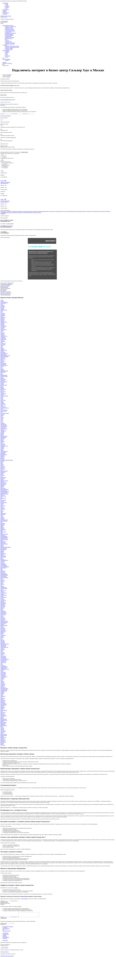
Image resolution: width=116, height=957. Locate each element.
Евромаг (2, 433)
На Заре (2, 562)
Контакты (5, 13)
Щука (1, 726)
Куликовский (3, 500)
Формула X (2, 702)
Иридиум (2, 461)
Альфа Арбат (3, 338)
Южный (2, 736)
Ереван (1, 440)
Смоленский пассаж (4, 668)
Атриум (2, 348)
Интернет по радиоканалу (10, 33)
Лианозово (2, 509)
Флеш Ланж (2, 700)
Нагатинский (3, 567)
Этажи (1, 733)
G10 (1, 312)
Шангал (2, 717)
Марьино (2, 528)
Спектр (2, 680)
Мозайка (2, 551)
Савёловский (3, 646)
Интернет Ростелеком (9, 37)
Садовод (2, 648)
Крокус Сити (3, 495)
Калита (1, 465)
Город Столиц (3, 411)
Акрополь (2, 334)
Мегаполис (2, 535)
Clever (1, 304)
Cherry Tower (3, 303)
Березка (2, 359)
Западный (2, 443)
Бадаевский (2, 352)
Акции (6, 4)
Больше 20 (4, 157)
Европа (2, 435)
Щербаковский (3, 725)
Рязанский (2, 642)
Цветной (2, 708)
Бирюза (2, 362)
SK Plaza (2, 320)
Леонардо (2, 507)
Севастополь (3, 655)
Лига (1, 510)
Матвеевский (3, 529)
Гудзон (1, 418)
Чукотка (2, 716)
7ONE (1, 300)
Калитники (2, 466)
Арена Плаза (3, 343)
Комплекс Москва (4, 480)
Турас (1, 695)
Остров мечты (3, 597)
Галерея (2, 394)
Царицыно (2, 707)
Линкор (2, 511)
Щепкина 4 (2, 724)
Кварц (1, 474)
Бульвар (2, 366)
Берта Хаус (2, 361)
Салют (1, 650)
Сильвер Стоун (3, 660)
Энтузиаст (2, 732)
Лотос (1, 515)
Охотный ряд (3, 600)
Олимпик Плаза (3, 588)
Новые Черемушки (4, 577)
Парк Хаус (2, 606)
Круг (1, 497)
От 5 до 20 (4, 155)
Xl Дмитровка (3, 326)
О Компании (5, 3)
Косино (2, 487)
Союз (1, 679)
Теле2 (6, 56)
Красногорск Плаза (4, 489)
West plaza (2, 325)
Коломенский (3, 477)
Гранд (1, 412)
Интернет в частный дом (10, 26)
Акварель (2, 333)
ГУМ (1, 419)
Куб (1, 499)
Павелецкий (3, 602)
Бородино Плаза (3, 365)
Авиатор (2, 328)
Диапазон (2, 423)
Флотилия (2, 701)
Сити (1, 663)
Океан (1, 583)
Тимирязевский (3, 690)
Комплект (2, 481)
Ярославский (3, 741)
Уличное (7, 60)
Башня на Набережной (5, 355)
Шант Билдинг (3, 719)
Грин (1, 416)
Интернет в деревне (9, 28)
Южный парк (3, 737)
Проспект (2, 624)
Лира (1, 512)
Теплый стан (3, 687)
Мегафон (7, 51)
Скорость (2, 174)
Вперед (2, 386)
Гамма (1, 396)
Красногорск (3, 488)
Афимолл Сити (3, 350)
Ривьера (2, 637)
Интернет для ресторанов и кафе (12, 47)
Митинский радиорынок (5, 547)
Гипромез (2, 403)
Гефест (1, 401)
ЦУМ (1, 711)
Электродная (3, 731)
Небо (1, 568)
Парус (1, 609)
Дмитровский (3, 424)
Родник (2, 639)
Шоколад (2, 721)
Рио (1, 638)
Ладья (1, 504)
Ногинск (2, 579)
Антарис (2, 340)
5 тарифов (16, 887)
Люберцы (2, 517)
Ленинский (2, 505)
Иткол (1, 462)
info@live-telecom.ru (4, 951)
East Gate (2, 307)
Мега (1, 532)
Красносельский (3, 492)
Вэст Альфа (2, 391)
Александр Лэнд (3, 336)
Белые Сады (2, 358)
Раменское (2, 631)
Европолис (2, 438)
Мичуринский (3, 549)
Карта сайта (5, 940)
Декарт (1, 420)
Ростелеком (7, 55)
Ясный (1, 744)
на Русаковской (3, 565)
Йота (6, 39)
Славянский (2, 665)
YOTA (6, 54)
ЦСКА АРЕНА (3, 710)
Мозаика (2, 550)
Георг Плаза (2, 400)
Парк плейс (2, 605)
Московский (3, 556)
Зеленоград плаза (4, 445)
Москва (2, 554)
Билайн (6, 52)
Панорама (2, 604)
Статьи (6, 5)
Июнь (1, 463)
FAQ (6, 8)
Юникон (2, 738)
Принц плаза (3, 623)
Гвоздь (1, 398)
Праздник (2, 620)
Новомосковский (4, 574)
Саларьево (2, 649)
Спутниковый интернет (10, 30)
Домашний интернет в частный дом (20, 211)
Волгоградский (3, 384)
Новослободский (3, 575)
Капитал (2, 467)
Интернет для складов (9, 43)
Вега (1, 373)
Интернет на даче (9, 27)
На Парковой (3, 564)
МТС (6, 53)
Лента (1, 506)
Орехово (2, 593)
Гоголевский (3, 406)
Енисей (2, 439)
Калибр (2, 464)
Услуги (1, 23)
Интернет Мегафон (9, 35)
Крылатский (3, 498)
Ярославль (2, 740)
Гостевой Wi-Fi (5, 167)
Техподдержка (6, 9)
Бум (1, 367)
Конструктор (3, 484)
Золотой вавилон (4, 451)
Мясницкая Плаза (4, 560)
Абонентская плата (4, 183)
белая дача (2, 357)
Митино (2, 546)
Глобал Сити (3, 404)
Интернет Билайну (9, 34)
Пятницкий (2, 628)
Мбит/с (10, 74)
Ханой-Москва (3, 703)
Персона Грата (3, 613)
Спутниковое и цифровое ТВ (6, 284)
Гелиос (1, 399)
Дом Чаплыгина (3, 426)
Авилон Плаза (3, 329)
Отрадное (2, 599)
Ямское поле (3, 739)
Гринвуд (2, 417)
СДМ (1, 654)
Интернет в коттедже (9, 29)
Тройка (1, 694)
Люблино (2, 518)
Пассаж (2, 610)
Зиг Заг (2, 449)
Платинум (2, 617)
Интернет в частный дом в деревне (51, 211)
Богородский (3, 364)
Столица (2, 683)
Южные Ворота (3, 735)
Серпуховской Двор (4, 659)
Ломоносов (2, 514)
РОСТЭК (2, 640)
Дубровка (2, 431)
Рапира (1, 633)
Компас (2, 479)
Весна (1, 377)
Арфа (1, 345)
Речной (2, 636)
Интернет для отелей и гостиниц (12, 46)
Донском (2, 429)
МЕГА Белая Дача (4, 534)
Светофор (2, 652)
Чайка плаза (2, 712)
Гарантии (5, 11)
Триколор (7, 40)
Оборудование (6, 12)
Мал (1, 522)
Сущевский (2, 684)
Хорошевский (3, 704)
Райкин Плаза (3, 630)
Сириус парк (3, 662)
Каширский (2, 472)
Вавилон (2, 369)
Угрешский (2, 696)
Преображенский (4, 622)
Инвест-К (2, 456)
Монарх (2, 552)
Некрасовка (2, 571)
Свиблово (2, 653)
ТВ (3, 58)
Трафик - (3, 180)
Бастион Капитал (4, 353)
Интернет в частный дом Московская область (68, 211)
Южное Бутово (3, 734)
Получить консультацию (5, 115)
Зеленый (2, 447)
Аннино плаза (3, 339)
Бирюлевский (3, 363)
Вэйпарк (2, 388)
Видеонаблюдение (7, 59)
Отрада (1, 598)
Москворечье (3, 555)
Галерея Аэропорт (4, 395)
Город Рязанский (3, 410)
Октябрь (2, 586)
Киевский (2, 475)
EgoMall (2, 308)
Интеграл (2, 458)
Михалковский (3, 548)
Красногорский (3, 490)
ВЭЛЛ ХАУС (3, 389)
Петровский (2, 614)
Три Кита (2, 692)
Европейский (3, 437)
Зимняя (2, 450)
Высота (2, 387)
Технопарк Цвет (3, 689)
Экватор (2, 727)
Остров (2, 596)
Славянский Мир (4, 666)
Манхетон (2, 524)
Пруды (1, 626)
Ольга (1, 589)
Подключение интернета (8, 25)
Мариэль (2, 525)
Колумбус (2, 478)
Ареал (1, 342)
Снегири (2, 670)
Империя (2, 455)
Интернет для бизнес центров (6, 460)
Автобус (2, 330)
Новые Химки (3, 576)
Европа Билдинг (3, 436)
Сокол (1, 671)
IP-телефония (4, 166)
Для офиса (5, 45)
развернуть (3, 213)
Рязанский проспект (4, 643)
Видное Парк (3, 379)
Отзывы (7, 7)
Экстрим (2, 729)
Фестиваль (2, 698)
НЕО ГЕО (2, 572)
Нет (3, 160)
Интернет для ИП (9, 48)
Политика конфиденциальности (7, 955)
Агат (1, 331)
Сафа (1, 651)
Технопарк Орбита (4, 688)
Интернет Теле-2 (8, 38)
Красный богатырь (4, 493)
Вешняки (2, 378)
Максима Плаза (3, 521)
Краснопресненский (4, 491)
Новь (1, 578)
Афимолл (2, 349)
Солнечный (2, 675)
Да (2, 159)
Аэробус (2, 351)
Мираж (1, 544)
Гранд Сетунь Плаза (4, 413)
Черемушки (2, 714)
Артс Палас (2, 344)
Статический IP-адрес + (5, 200)
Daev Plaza (2, 306)
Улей (1, 697)
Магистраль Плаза (4, 519)
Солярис (2, 678)
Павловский (3, 603)
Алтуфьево (2, 337)
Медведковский (3, 536)
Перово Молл (3, 612)
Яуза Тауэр (2, 745)
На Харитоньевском (4, 566)
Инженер (2, 457)
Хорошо (2, 705)
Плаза (1, 615)
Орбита (2, 591)
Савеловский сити (4, 647)
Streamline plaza (3, 321)
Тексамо (2, 686)
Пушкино (2, 627)
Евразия (2, 432)
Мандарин (2, 523)
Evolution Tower (3, 309)
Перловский (3, 611)
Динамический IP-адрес (5, 182)
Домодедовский (3, 428)
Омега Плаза (3, 590)
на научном (2, 563)
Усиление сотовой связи (5, 293)
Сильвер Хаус (3, 661)
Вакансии (7, 6)
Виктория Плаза (3, 381)
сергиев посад (3, 658)
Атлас (1, 346)
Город (1, 408)
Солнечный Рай (3, 676)
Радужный (2, 629)
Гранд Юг (2, 414)
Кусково (2, 503)
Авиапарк (2, 327)
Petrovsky (2, 318)
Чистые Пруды (3, 715)
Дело (1, 421)
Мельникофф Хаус (4, 537)
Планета (2, 616)
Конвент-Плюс (3, 482)
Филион (2, 699)
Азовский (2, 332)
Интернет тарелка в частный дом (85, 211)
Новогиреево (3, 573)
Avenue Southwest (4, 302)
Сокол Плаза (3, 672)
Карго (1, 469)
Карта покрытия (6, 50)
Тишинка (2, 691)
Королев (2, 486)
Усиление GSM (8, 41)
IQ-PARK (2, 313)
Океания (2, 584)
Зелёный (2, 448)
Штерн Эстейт (3, 722)
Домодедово (3, 427)
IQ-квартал (2, 314)
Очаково (2, 601)
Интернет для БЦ (8, 49)
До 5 (3, 154)
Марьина (2, 527)
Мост (1, 558)
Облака (2, 581)
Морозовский (3, 553)
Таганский (2, 685)
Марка (1, 526)
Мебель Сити (3, 531)
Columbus (2, 305)
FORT (1, 311)
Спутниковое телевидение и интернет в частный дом (11, 212)
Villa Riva (2, 322)
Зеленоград (2, 444)
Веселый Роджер (3, 376)
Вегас (1, 374)
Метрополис (3, 542)
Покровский (3, 618)
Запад (1, 442)
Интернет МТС (8, 36)
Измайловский (3, 454)
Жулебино (2, 441)
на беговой (2, 561)
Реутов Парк (3, 635)
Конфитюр (2, 485)
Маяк (1, 530)
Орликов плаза (3, 595)
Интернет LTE (8, 31)
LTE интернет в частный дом (6, 211)
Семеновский (3, 657)
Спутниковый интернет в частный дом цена (32, 212)
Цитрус (2, 709)
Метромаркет (3, 541)
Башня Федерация (4, 356)
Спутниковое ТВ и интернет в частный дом (101, 211)
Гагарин (2, 392)
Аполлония (2, 341)
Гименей (2, 402)
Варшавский (3, 371)
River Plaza (2, 319)
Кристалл (2, 494)
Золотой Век (3, 452)
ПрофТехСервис (3, 625)
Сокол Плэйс (3, 673)
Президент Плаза (4, 621)
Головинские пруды (4, 407)
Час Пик (2, 713)
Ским (1, 664)
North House (2, 317)
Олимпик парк (3, 587)
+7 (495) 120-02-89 (4, 21)
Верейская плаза (3, 375)
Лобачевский (3, 513)
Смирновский (3, 667)
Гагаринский (3, 393)
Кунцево (2, 501)
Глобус (1, 405)
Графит (1, 415)
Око (1, 585)
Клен (1, 476)
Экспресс (2, 728)
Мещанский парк (4, 543)
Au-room (2, 301)
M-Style (2, 316)
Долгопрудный (3, 425)
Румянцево (2, 641)
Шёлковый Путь (3, 720)
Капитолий (2, 468)
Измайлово (2, 453)
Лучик (1, 516)
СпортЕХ (2, 682)
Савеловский (3, 645)
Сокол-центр (3, 674)
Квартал (2, 473)
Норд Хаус (2, 580)
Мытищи (2, 559)
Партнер (2, 608)
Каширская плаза (4, 470)
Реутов (1, 634)
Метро (1, 540)
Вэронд (2, 390)
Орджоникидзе (3, 592)
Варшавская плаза (4, 370)
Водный (2, 382)
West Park (2, 324)
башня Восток (3, 354)
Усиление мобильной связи (7, 162)
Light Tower (2, 315)
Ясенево (2, 742)
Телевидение (4, 164)
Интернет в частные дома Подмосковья (36, 211)
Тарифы (4, 10)
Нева (1, 569)
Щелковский (3, 723)
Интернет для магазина (10, 42)
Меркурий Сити (3, 538)
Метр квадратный (4, 539)
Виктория (2, 380)
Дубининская (3, 430)
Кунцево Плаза (3, 502)
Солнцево (2, 677)
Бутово (1, 368)
